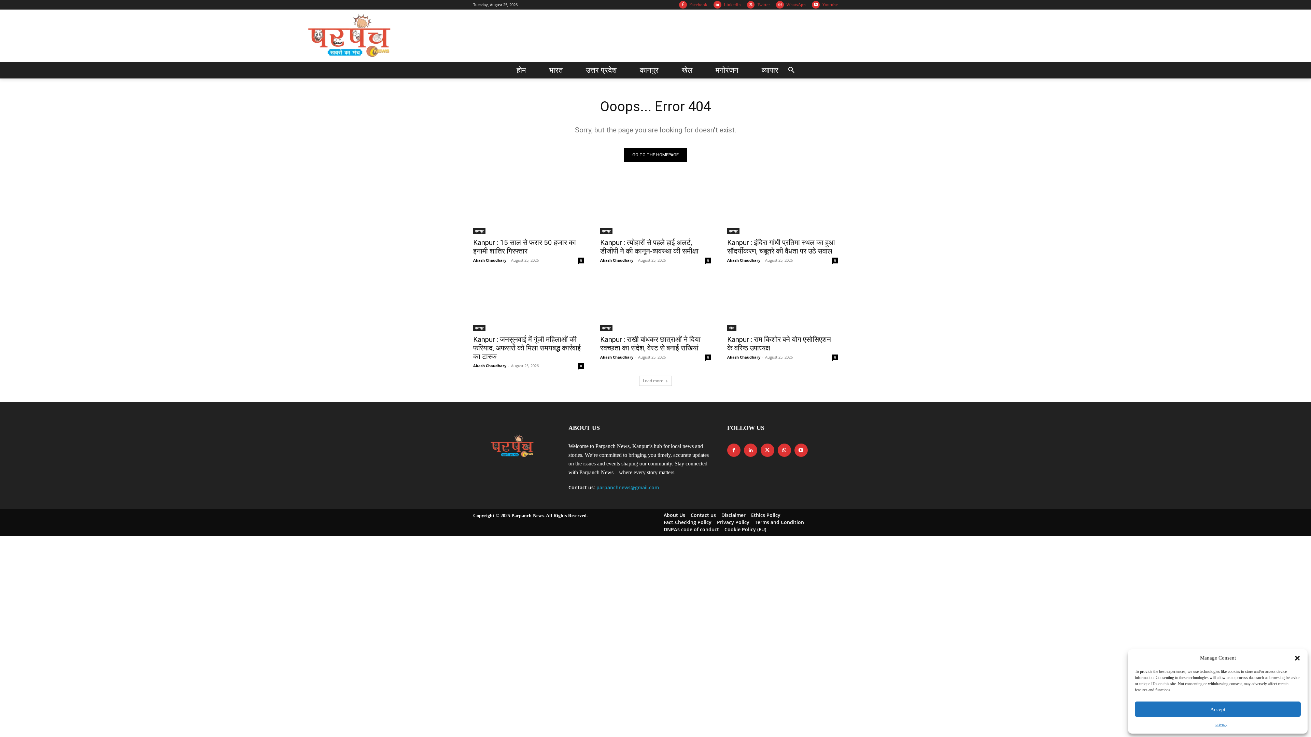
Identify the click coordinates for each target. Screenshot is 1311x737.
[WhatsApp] (780, 5)
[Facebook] (683, 5)
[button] (1297, 658)
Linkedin (732, 4)
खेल (731, 328)
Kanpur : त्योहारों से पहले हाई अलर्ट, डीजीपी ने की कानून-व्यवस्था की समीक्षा (649, 247)
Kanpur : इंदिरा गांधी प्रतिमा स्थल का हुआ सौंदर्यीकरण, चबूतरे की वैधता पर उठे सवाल (781, 247)
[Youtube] (816, 5)
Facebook (698, 4)
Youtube (830, 4)
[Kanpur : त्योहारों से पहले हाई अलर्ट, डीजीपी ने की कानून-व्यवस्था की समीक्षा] (655, 206)
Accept (1217, 709)
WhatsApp (796, 4)
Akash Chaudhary (489, 260)
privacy (1221, 724)
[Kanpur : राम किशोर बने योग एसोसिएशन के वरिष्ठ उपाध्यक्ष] (782, 303)
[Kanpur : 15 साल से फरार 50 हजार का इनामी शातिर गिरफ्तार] (528, 206)
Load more (653, 381)
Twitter (763, 4)
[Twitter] (751, 5)
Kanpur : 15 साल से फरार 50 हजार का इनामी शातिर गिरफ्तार (524, 247)
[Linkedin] (717, 5)
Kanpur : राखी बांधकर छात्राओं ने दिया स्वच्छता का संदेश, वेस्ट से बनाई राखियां (650, 343)
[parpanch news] (350, 36)
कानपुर (479, 231)
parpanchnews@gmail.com (627, 487)
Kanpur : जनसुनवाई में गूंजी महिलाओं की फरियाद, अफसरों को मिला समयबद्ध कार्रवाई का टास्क (527, 348)
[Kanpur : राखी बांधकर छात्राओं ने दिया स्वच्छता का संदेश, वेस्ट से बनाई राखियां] (655, 303)
